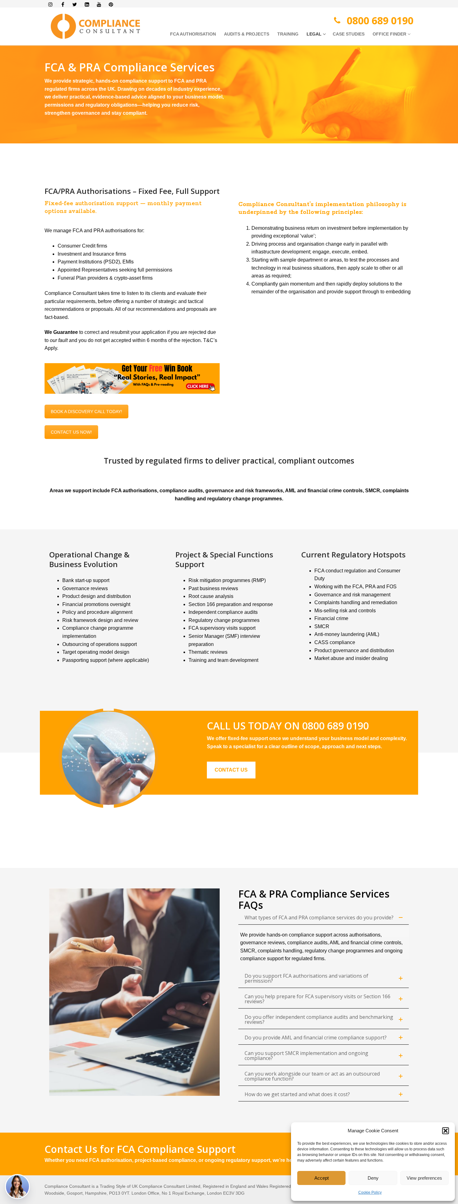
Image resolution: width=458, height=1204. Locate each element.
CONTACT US (231, 770)
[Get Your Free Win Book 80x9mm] (132, 378)
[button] (445, 1131)
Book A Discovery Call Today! (86, 411)
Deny (373, 1178)
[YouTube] (98, 4)
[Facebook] (62, 4)
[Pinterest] (111, 4)
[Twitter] (74, 4)
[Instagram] (50, 4)
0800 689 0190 (380, 20)
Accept (321, 1178)
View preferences (424, 1178)
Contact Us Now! (71, 432)
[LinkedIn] (86, 4)
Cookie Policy (370, 1192)
